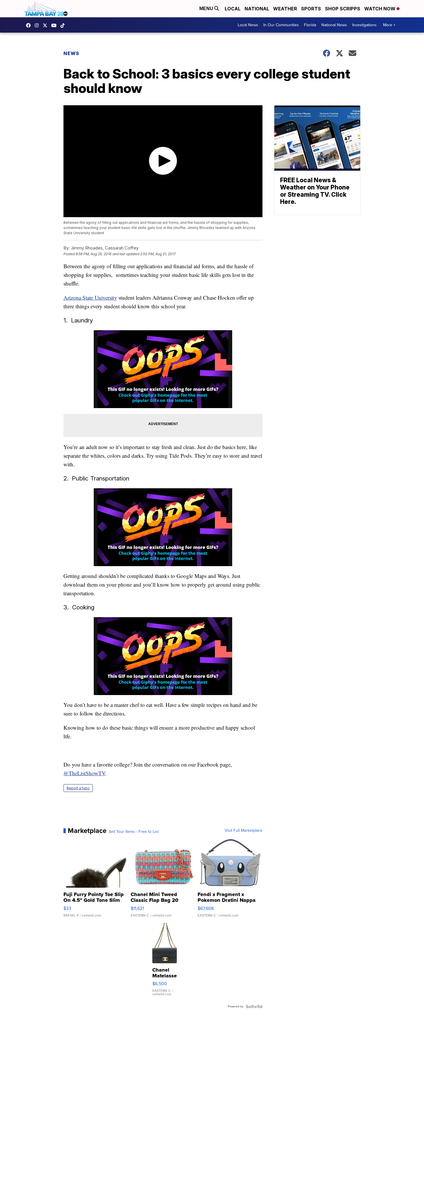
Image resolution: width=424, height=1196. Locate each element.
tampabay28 (46, 25)
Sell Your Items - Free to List (134, 832)
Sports (311, 9)
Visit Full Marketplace (243, 831)
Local (233, 9)
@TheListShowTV (84, 773)
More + (389, 25)
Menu (206, 8)
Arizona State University (90, 297)
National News (334, 25)
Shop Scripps (342, 9)
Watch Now (380, 9)
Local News (248, 25)
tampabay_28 (38, 25)
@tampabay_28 (64, 25)
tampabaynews (29, 25)
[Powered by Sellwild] (254, 1007)
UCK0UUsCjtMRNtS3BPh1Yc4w (55, 25)
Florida (310, 25)
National (257, 9)
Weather (285, 9)
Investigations (364, 25)
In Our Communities (281, 25)
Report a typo (78, 788)
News (71, 53)
